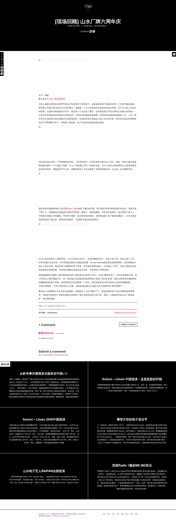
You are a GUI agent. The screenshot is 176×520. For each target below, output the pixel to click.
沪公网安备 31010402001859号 (60, 516)
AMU (41, 161)
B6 (111, 291)
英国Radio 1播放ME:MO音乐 (132, 465)
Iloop (71, 165)
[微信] (2, 67)
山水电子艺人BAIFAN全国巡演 (44, 470)
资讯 (108, 514)
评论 (63, 306)
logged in (51, 355)
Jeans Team (72, 208)
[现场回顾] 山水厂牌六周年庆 (88, 21)
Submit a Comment (128, 324)
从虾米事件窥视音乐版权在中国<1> (44, 373)
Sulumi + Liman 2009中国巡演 (44, 419)
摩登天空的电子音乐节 (132, 419)
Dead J (105, 165)
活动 (131, 514)
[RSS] (2, 73)
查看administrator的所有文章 (126, 312)
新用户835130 (46, 333)
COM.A (93, 274)
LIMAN (117, 291)
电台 (127, 514)
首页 (104, 514)
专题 (122, 514)
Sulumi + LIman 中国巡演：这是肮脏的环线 (132, 379)
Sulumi (42, 258)
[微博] (2, 70)
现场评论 (58, 306)
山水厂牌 (132, 115)
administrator (101, 26)
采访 (113, 514)
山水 (44, 306)
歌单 (136, 514)
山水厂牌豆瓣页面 (57, 98)
